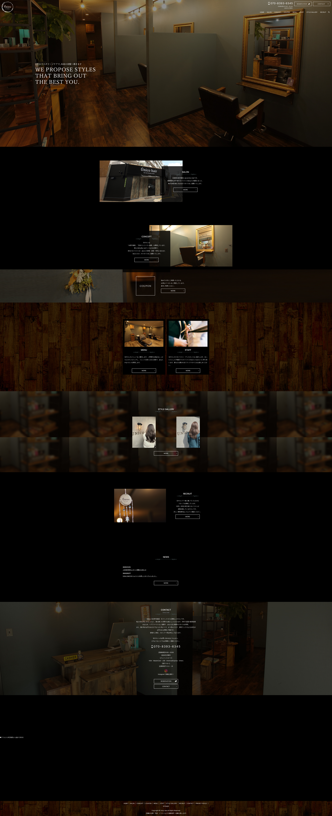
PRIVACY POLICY (201, 803)
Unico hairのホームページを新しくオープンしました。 (140, 576)
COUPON (287, 12)
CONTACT (166, 686)
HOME (262, 12)
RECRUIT (323, 12)
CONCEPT (277, 12)
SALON (269, 12)
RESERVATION (166, 681)
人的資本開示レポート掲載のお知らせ (134, 570)
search (329, 12)
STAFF (302, 12)
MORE (185, 190)
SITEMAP (166, 806)
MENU (295, 12)
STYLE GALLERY (311, 12)
